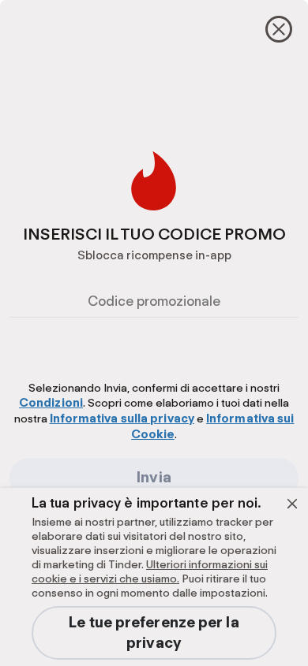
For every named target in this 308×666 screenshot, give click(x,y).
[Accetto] (292, 503)
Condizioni (51, 403)
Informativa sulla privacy (122, 418)
